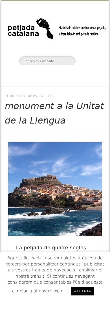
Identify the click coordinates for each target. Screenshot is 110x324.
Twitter (54, 74)
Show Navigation (88, 50)
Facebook (42, 74)
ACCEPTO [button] (55, 302)
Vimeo (66, 74)
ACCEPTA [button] (82, 291)
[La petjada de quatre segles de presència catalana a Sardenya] (55, 189)
